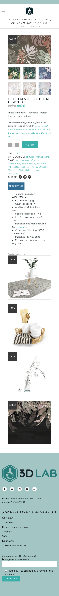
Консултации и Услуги (15, 527)
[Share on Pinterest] (29, 177)
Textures (43, 20)
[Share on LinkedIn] (25, 177)
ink (9, 167)
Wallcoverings (21, 23)
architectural (22, 160)
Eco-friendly (28, 164)
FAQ (4, 536)
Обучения (7, 518)
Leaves (25, 167)
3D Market (7, 522)
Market (29, 20)
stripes (42, 167)
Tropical (12, 170)
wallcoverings (32, 170)
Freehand (42, 164)
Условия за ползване (14, 545)
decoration (14, 164)
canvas (35, 160)
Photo (34, 167)
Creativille (21, 227)
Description (16, 186)
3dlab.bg (15, 20)
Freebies (7, 532)
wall (21, 170)
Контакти (8, 541)
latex (16, 167)
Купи (30, 145)
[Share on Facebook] (20, 177)
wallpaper (13, 174)
